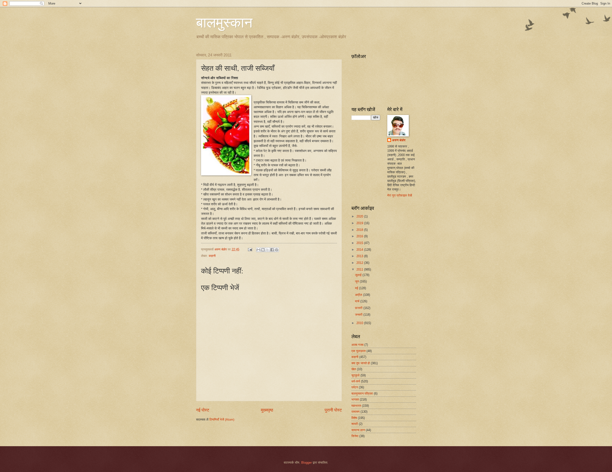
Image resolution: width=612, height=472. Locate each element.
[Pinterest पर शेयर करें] (276, 249)
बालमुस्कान (224, 22)
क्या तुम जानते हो (360, 363)
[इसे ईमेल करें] (258, 249)
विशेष (354, 418)
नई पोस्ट (202, 410)
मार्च (357, 301)
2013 (360, 256)
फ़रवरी (359, 308)
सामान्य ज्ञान (358, 430)
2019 (360, 223)
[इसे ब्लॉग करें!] (263, 249)
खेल (353, 369)
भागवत (355, 399)
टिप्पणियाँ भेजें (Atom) (221, 419)
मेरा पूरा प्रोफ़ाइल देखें (399, 195)
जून (357, 281)
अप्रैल (359, 295)
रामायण (355, 411)
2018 (360, 230)
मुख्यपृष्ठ (267, 410)
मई (357, 288)
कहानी (212, 256)
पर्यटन (354, 387)
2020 (360, 216)
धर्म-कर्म (355, 381)
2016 (360, 236)
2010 (360, 323)
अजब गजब (357, 345)
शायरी (354, 424)
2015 (360, 243)
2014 (360, 249)
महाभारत (356, 405)
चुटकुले (355, 375)
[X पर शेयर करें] (267, 249)
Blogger (306, 462)
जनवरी (359, 314)
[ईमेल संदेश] (249, 249)
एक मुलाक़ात (358, 351)
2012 (360, 263)
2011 (360, 269)
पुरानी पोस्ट (333, 410)
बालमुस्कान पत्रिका (362, 393)
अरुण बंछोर (398, 140)
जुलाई (358, 275)
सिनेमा (354, 436)
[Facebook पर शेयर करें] (272, 249)
